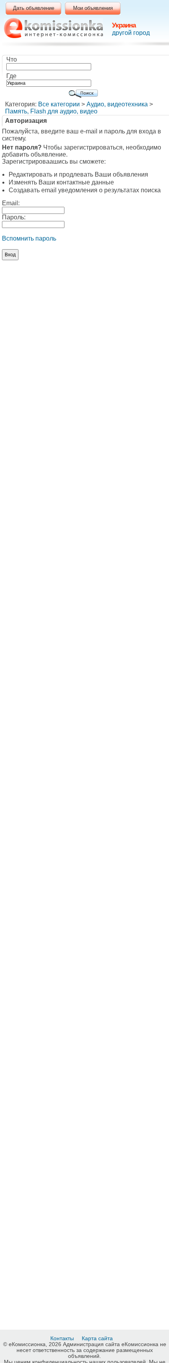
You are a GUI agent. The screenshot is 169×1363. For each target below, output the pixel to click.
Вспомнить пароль (29, 238)
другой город (131, 32)
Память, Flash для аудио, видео (51, 111)
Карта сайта (98, 1338)
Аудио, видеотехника (117, 104)
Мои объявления (93, 8)
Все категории (59, 104)
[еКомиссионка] (53, 28)
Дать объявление (33, 8)
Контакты (62, 1338)
